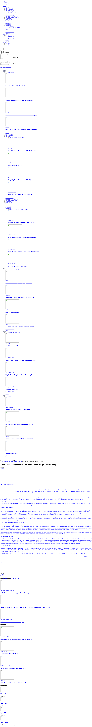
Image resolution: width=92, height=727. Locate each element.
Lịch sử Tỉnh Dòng (9, 9)
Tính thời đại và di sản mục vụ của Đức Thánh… (18, 409)
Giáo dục (7, 35)
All (6, 72)
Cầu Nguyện (5, 14)
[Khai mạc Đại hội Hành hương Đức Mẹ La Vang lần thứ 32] (12, 96)
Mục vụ (7, 37)
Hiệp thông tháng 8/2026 (12, 345)
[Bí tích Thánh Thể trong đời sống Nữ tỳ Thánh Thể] (12, 279)
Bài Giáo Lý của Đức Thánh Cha (12, 17)
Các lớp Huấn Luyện (12, 12)
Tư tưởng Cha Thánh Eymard (14, 27)
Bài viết (7, 436)
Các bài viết (8, 29)
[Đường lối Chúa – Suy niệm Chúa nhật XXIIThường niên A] (7, 635)
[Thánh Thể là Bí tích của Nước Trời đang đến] (7, 618)
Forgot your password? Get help (7, 59)
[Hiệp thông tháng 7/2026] (12, 385)
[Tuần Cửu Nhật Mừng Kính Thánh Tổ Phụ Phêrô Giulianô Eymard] (15, 248)
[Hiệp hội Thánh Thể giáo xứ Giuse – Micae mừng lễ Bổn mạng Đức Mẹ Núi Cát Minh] (12, 371)
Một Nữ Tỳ (3, 468)
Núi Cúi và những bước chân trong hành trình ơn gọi (19, 424)
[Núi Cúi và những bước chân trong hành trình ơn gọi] (12, 420)
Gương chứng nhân (9, 407)
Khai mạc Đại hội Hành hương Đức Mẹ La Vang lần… (20, 100)
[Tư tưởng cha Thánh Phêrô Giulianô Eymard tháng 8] (15, 233)
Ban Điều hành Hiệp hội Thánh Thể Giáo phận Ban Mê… (21, 360)
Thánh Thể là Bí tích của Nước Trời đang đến (12, 622)
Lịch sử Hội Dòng (9, 8)
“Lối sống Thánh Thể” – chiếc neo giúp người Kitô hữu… (20, 326)
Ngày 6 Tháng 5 (5, 722)
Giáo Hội (7, 3)
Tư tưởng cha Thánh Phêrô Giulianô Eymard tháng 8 (22, 237)
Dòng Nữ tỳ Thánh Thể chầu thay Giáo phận (19, 180)
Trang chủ (5, 1)
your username (15, 56)
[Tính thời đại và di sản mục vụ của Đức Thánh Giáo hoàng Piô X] (12, 406)
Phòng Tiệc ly (8, 23)
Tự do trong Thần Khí (11, 453)
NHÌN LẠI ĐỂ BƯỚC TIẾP (15, 165)
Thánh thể (5, 28)
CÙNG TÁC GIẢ (15, 578)
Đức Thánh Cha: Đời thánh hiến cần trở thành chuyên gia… (21, 115)
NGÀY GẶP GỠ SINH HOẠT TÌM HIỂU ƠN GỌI (21, 194)
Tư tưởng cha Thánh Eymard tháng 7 (18, 266)
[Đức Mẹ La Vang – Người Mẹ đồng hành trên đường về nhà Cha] (12, 435)
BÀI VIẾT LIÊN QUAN (6, 578)
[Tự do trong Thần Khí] (12, 449)
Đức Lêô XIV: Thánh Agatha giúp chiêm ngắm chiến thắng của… (22, 129)
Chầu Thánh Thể (9, 19)
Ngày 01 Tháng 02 (5, 712)
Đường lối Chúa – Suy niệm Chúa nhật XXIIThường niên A (16, 639)
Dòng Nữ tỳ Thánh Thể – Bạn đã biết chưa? (17, 85)
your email (14, 63)
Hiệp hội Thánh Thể (10, 36)
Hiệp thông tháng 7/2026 (12, 389)
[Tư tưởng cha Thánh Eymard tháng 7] (15, 262)
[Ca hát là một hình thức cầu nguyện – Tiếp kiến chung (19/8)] (7, 589)
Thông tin (5, 2)
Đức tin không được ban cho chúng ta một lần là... (13, 668)
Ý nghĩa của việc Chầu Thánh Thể (9, 653)
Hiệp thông (8, 43)
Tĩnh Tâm (7, 20)
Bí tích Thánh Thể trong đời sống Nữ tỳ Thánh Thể (19, 283)
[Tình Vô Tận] (4, 700)
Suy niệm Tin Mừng (10, 15)
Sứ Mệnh (5, 34)
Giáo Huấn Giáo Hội (10, 30)
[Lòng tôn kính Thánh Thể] (12, 308)
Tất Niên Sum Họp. (6, 693)
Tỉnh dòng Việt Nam (10, 10)
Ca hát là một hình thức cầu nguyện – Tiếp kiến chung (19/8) (16, 593)
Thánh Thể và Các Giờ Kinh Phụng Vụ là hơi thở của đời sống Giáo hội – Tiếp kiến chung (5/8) (25, 607)
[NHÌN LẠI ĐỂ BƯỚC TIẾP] (15, 161)
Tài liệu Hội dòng (11, 26)
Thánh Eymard (8, 25)
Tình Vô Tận (4, 703)
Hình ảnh (7, 44)
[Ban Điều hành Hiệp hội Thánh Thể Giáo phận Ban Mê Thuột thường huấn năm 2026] (12, 356)
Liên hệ (4, 46)
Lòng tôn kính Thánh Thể (12, 312)
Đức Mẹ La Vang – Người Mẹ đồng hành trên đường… (20, 438)
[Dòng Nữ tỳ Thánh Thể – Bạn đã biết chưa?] (12, 82)
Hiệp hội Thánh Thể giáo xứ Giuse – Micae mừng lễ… (19, 375)
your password (15, 57)
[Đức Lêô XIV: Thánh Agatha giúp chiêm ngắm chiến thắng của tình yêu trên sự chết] (12, 125)
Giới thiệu (7, 7)
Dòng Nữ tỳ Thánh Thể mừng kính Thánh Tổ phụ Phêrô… (23, 150)
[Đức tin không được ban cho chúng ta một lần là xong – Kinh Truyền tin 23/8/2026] (7, 664)
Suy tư (4, 42)
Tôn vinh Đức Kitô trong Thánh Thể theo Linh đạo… (22, 222)
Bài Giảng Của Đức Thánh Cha (12, 16)
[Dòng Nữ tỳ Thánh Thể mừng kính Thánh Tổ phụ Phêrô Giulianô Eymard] (15, 147)
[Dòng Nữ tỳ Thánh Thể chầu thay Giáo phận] (15, 176)
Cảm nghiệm (8, 421)
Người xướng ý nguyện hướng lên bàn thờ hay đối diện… (20, 297)
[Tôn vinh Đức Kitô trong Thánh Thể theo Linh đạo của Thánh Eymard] (15, 219)
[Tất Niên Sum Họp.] (4, 691)
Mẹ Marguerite (8, 24)
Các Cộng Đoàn (11, 11)
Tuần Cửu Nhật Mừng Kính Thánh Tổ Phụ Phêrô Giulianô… (24, 251)
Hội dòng (7, 4)
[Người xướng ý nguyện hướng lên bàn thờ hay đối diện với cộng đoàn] (12, 294)
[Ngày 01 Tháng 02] (4, 710)
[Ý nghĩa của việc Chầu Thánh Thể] (7, 650)
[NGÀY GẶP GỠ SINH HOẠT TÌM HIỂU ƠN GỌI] (15, 190)
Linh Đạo (5, 21)
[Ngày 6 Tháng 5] (4, 719)
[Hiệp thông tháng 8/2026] (12, 342)
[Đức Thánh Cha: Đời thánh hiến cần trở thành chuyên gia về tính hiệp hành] (12, 111)
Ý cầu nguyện (8, 18)
